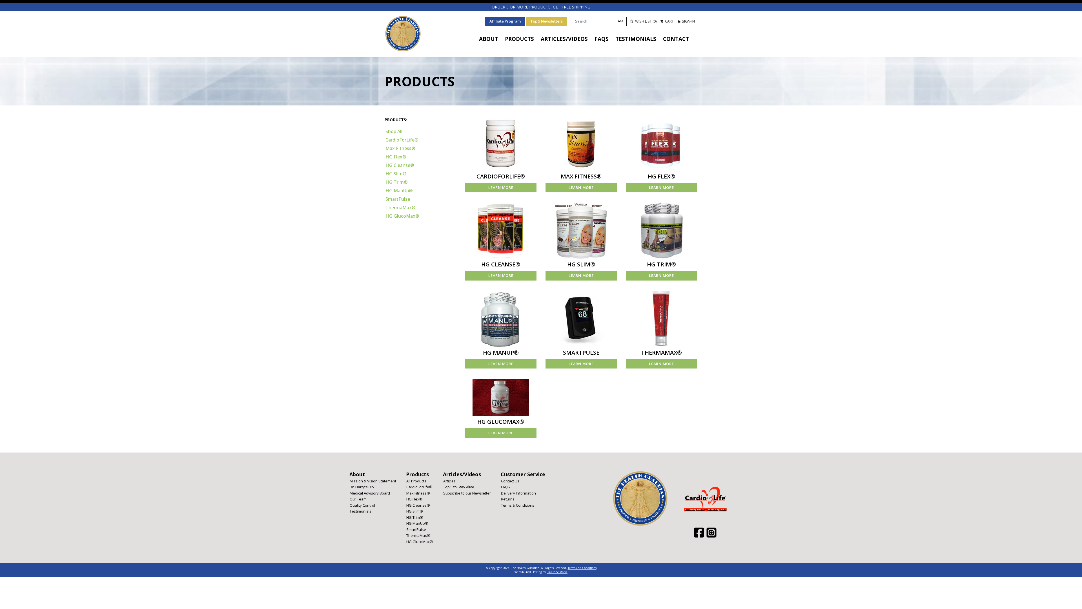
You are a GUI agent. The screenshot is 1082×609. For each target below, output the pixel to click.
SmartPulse (397, 199)
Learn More (500, 187)
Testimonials (635, 39)
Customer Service (523, 474)
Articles (449, 481)
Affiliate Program (505, 21)
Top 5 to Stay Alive (458, 486)
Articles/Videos (564, 39)
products (540, 7)
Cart (669, 21)
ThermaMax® (400, 207)
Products (519, 39)
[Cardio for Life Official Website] (403, 34)
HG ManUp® (399, 190)
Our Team (358, 499)
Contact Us (510, 481)
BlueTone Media (557, 572)
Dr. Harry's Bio (362, 486)
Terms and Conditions (582, 568)
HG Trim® (396, 182)
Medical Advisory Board (370, 493)
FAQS (602, 39)
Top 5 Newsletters (546, 21)
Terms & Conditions (517, 505)
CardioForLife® (401, 140)
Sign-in (688, 21)
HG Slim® (396, 174)
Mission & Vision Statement (373, 481)
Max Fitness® (400, 148)
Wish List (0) (645, 21)
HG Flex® (395, 157)
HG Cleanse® (399, 165)
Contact (676, 39)
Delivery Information (518, 493)
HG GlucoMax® (402, 216)
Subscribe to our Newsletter (467, 493)
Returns (508, 499)
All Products (416, 481)
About (488, 39)
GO (620, 21)
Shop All (393, 131)
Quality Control (362, 505)
